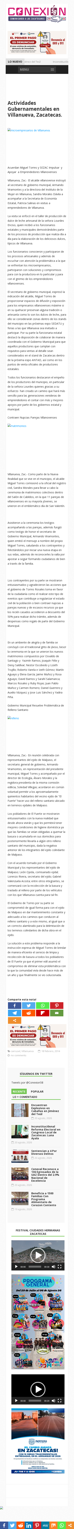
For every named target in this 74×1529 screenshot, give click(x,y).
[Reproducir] (16, 1267)
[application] (38, 1255)
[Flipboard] (42, 1013)
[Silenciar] (53, 1267)
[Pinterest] (56, 1005)
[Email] (56, 1013)
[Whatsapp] (42, 1005)
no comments (18, 1055)
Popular (37, 1091)
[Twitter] (28, 1005)
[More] (14, 1020)
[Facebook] (14, 1005)
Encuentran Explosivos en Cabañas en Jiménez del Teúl (45, 1109)
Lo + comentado (25, 1097)
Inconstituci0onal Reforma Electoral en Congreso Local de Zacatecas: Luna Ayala (45, 1132)
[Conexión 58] (37, 14)
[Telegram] (14, 1013)
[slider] (35, 1267)
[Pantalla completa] (59, 1267)
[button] (38, 1255)
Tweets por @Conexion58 (27, 1082)
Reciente (19, 1091)
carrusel (15, 1051)
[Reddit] (28, 1013)
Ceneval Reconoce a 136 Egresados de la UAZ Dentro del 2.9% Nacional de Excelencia (45, 1175)
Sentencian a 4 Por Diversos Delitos (44, 1152)
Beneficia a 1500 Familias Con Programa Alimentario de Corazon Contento (43, 1199)
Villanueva (27, 1051)
